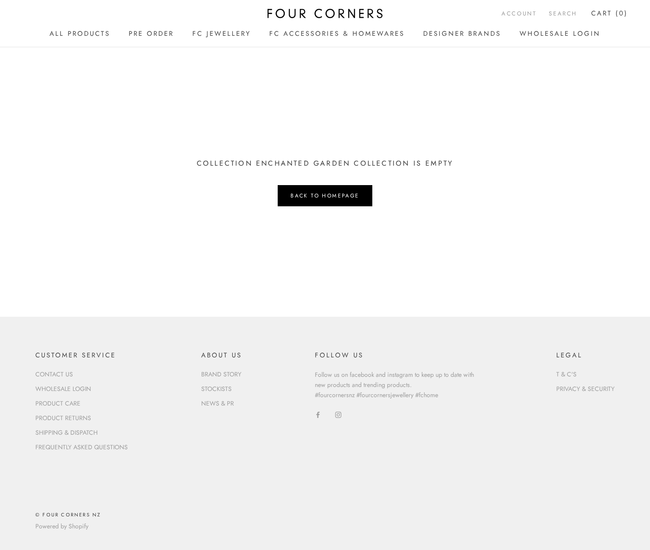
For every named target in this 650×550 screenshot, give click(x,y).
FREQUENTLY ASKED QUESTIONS (81, 447)
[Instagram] (338, 414)
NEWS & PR (217, 403)
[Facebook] (318, 414)
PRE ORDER (151, 33)
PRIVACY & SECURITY (585, 388)
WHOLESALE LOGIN (560, 33)
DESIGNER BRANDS (462, 33)
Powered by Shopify (61, 526)
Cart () (609, 13)
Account (518, 13)
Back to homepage (325, 196)
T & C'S (566, 374)
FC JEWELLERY (221, 33)
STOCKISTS (216, 388)
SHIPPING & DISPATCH (66, 432)
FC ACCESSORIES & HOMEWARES (337, 33)
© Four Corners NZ (68, 514)
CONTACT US (54, 374)
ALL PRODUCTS (80, 33)
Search (563, 13)
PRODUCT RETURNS (63, 417)
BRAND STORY (221, 374)
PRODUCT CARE (57, 403)
